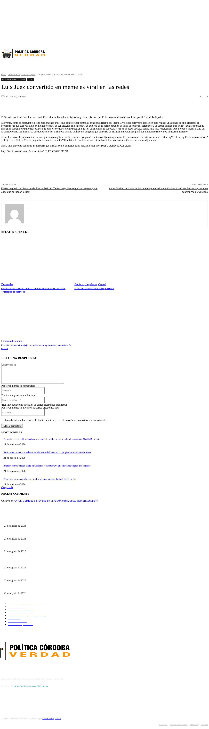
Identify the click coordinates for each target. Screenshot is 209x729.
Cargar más (7, 487)
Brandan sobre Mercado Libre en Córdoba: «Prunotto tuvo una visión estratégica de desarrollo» (47, 466)
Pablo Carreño (48, 718)
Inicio (3, 74)
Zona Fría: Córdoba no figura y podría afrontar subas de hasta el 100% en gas (39, 479)
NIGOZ (58, 718)
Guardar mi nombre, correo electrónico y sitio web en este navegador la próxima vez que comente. (55, 420)
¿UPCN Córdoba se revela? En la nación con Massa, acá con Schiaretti (56, 500)
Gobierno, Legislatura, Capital (21, 74)
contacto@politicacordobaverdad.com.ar (29, 686)
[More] (94, 104)
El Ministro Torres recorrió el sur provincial (94, 288)
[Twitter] (206, 41)
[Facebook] (194, 41)
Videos (30, 79)
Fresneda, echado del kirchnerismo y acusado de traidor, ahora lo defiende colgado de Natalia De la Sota (51, 439)
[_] (3, 96)
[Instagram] (200, 41)
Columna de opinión (11, 341)
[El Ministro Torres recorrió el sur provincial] (109, 261)
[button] (170, 65)
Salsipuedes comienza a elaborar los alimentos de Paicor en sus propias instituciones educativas (47, 452)
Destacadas (7, 284)
